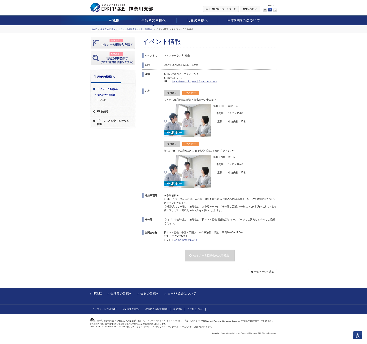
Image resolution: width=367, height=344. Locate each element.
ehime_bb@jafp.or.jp (185, 240)
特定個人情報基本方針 (156, 309)
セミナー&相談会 (106, 94)
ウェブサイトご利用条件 (105, 309)
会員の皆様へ (149, 293)
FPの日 (101, 99)
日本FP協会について (181, 293)
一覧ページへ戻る (264, 271)
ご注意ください (195, 309)
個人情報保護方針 (131, 309)
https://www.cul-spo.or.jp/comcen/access (194, 81)
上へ (357, 335)
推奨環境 (177, 309)
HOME (97, 293)
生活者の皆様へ (121, 293)
